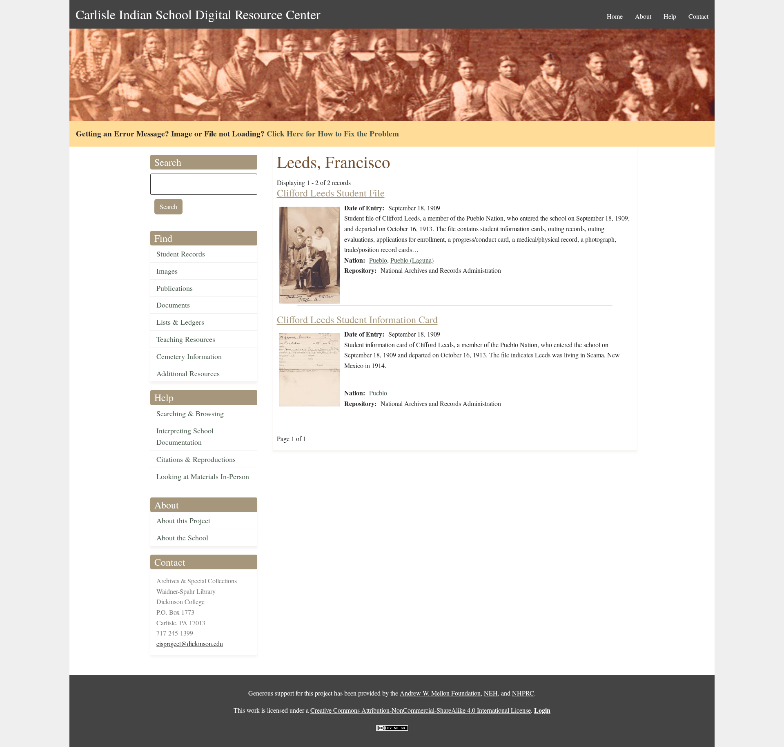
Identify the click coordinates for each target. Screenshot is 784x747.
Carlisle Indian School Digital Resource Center (198, 14)
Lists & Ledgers (180, 322)
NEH (491, 693)
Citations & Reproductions (196, 459)
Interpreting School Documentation (185, 436)
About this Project (183, 520)
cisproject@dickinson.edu (189, 643)
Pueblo (378, 260)
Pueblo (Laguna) (412, 260)
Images (167, 271)
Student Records (180, 254)
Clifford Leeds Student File (331, 192)
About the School (182, 537)
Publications (174, 288)
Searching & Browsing (190, 413)
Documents (173, 305)
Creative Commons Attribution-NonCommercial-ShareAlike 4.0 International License (420, 710)
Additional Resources (188, 373)
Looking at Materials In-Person (202, 476)
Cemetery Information (189, 356)
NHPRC (523, 693)
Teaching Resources (185, 339)
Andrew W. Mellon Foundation (440, 693)
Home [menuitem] (615, 16)
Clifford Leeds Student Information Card (357, 319)
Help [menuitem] (670, 16)
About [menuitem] (643, 16)
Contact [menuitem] (698, 16)
